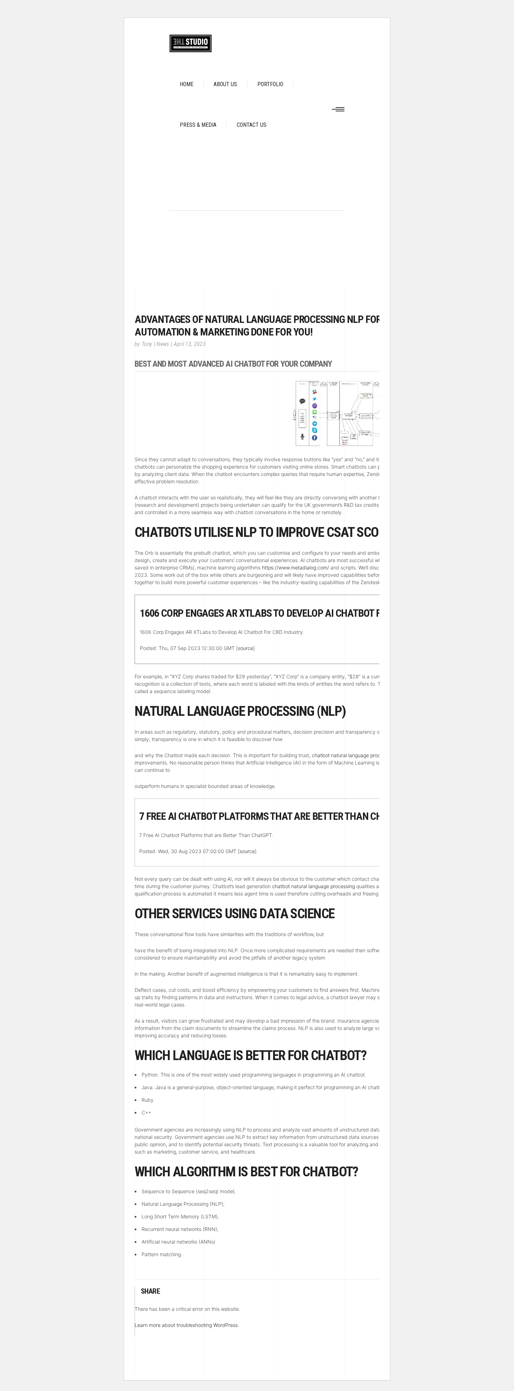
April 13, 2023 (190, 344)
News (163, 344)
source (245, 648)
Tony (147, 344)
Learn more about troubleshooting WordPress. (187, 1325)
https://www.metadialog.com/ (295, 567)
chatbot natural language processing (353, 755)
